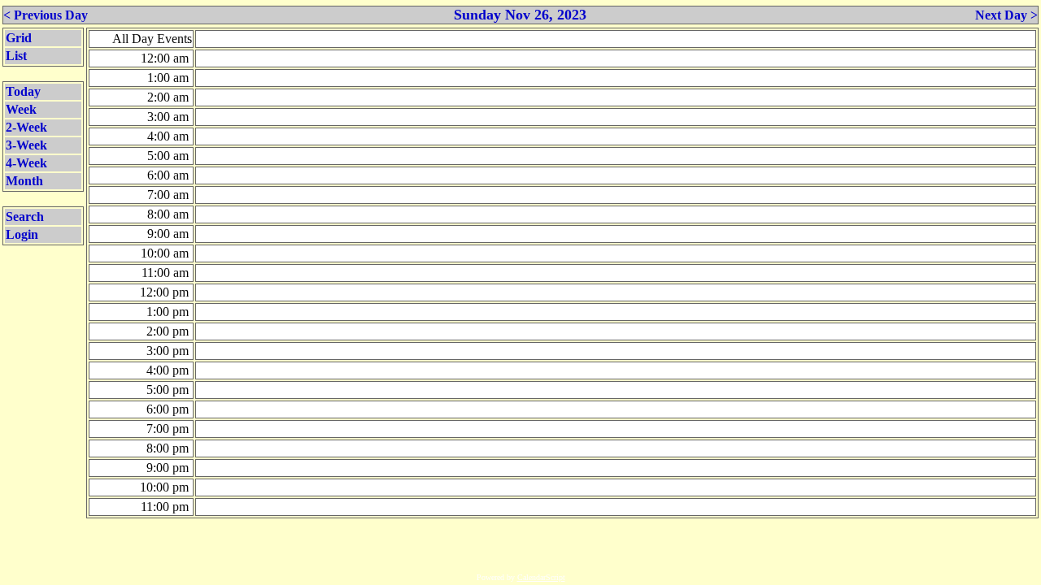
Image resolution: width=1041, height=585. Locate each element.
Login (22, 234)
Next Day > (1006, 15)
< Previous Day (45, 15)
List (16, 56)
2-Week (26, 127)
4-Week (26, 163)
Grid (19, 38)
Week (21, 109)
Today (23, 91)
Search (25, 216)
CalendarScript (541, 577)
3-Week (26, 145)
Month (24, 181)
